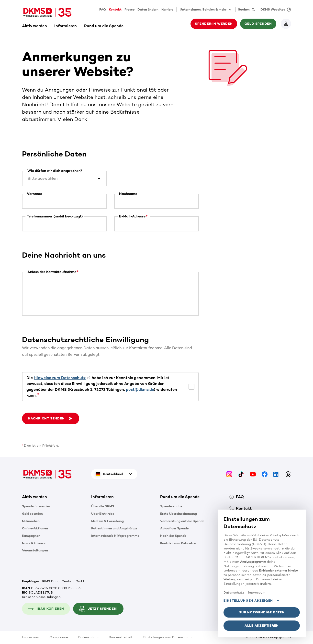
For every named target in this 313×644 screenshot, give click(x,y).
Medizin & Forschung (107, 521)
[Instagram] (229, 474)
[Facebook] (265, 474)
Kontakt (115, 9)
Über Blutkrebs (102, 513)
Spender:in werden (36, 506)
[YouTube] (253, 474)
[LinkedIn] (276, 474)
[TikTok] (241, 474)
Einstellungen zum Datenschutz (167, 637)
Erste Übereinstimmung (178, 513)
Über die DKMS (102, 506)
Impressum (30, 637)
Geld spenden (32, 513)
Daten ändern (147, 9)
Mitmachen (31, 521)
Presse (129, 9)
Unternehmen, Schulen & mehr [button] (203, 9)
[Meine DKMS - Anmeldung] (286, 24)
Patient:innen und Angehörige (114, 528)
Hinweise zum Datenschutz (60, 377)
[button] (50, 418)
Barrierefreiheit (121, 637)
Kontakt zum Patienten (178, 543)
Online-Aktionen (35, 528)
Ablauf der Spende (174, 528)
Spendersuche (171, 506)
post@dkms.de (140, 389)
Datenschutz (88, 637)
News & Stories (33, 543)
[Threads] (288, 474)
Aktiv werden (34, 26)
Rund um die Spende (103, 26)
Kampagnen (31, 535)
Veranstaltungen (35, 550)
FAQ (102, 9)
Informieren (65, 26)
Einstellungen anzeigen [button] (248, 600)
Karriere (167, 9)
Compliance (58, 637)
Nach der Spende (173, 535)
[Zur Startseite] (47, 12)
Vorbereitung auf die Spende (182, 521)
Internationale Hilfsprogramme (115, 535)
